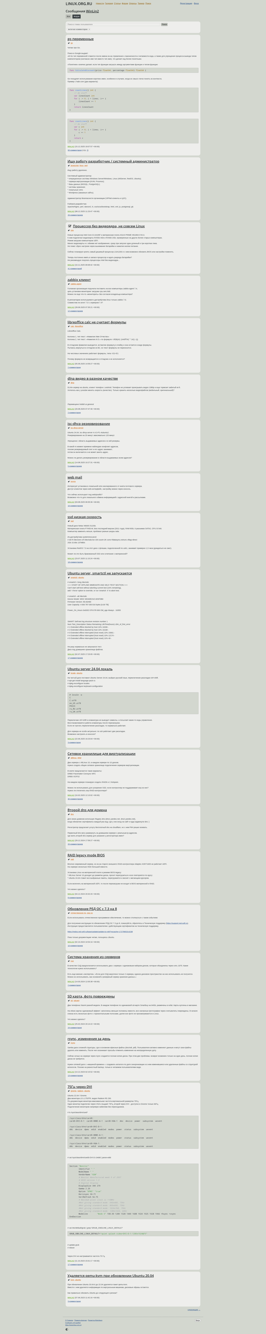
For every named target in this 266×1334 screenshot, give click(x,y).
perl (86, 166)
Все (68, 16)
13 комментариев (75, 1076)
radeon (80, 1091)
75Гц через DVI (80, 1086)
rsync (73, 1043)
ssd (72, 521)
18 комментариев (75, 562)
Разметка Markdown (95, 1320)
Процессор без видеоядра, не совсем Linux (109, 226)
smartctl (74, 577)
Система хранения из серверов (94, 956)
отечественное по (78, 913)
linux (81, 166)
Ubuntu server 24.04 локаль (90, 669)
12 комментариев (75, 311)
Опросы (133, 3)
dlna (72, 383)
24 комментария (75, 1028)
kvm (72, 1280)
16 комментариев (75, 506)
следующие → (194, 1310)
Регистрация (186, 3)
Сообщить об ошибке (73, 1323)
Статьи (117, 3)
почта (73, 481)
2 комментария (74, 367)
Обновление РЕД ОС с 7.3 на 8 (92, 908)
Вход (196, 3)
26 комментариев (75, 215)
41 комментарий (75, 269)
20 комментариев (75, 844)
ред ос (90, 913)
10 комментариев (75, 946)
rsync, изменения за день (89, 1038)
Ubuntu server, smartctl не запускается (100, 573)
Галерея (109, 3)
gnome (73, 1091)
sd (72, 1001)
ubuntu (81, 577)
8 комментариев (75, 898)
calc (72, 326)
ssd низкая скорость (85, 517)
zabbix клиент (79, 279)
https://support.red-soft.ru (177, 923)
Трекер (141, 3)
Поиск (148, 3)
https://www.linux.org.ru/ (73, 1325)
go (72, 43)
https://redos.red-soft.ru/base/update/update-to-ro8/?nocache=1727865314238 (100, 932)
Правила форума (80, 1320)
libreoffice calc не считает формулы (97, 322)
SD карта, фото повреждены (91, 996)
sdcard (76, 1001)
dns (72, 814)
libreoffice (79, 326)
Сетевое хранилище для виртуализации (101, 753)
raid (72, 859)
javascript (75, 166)
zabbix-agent (76, 284)
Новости (100, 3)
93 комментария (75, 150)
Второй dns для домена (87, 810)
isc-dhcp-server (77, 428)
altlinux (73, 758)
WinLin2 (92, 11)
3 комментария (74, 743)
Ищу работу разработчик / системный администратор (113, 161)
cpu (72, 230)
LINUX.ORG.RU (79, 3)
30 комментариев (75, 799)
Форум (125, 3)
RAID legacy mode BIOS (86, 855)
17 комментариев (75, 658)
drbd (79, 758)
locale (73, 673)
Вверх (198, 1320)
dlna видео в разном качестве (93, 378)
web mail (75, 477)
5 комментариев (75, 466)
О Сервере (69, 1320)
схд (72, 961)
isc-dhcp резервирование (89, 423)
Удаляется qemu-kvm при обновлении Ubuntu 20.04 (111, 1275)
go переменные (81, 38)
